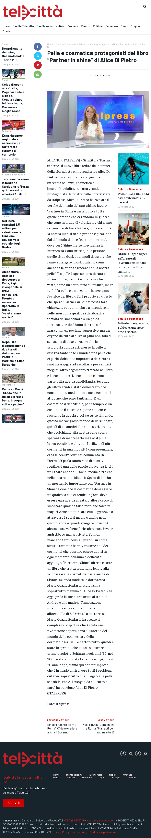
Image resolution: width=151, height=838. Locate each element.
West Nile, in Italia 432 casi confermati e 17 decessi (133, 197)
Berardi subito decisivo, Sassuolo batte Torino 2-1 (13, 54)
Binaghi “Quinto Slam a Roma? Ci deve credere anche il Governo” (62, 728)
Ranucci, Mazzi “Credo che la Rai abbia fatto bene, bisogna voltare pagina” (13, 396)
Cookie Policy (79, 832)
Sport (5, 44)
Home (50, 44)
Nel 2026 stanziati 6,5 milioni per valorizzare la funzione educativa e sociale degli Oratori (11, 234)
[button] (144, 6)
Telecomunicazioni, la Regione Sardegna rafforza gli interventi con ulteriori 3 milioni (16, 186)
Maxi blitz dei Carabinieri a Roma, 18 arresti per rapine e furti (98, 728)
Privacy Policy (61, 832)
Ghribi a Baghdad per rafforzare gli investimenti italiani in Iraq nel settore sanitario (132, 262)
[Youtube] (145, 753)
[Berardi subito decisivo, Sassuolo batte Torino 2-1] (13, 74)
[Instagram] (130, 753)
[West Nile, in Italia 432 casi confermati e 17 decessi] (133, 168)
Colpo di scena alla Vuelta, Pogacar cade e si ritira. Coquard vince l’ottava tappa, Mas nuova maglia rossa (13, 98)
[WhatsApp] (38, 74)
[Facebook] (38, 47)
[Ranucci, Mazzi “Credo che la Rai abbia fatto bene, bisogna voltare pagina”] (13, 418)
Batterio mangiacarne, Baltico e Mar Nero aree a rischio (133, 327)
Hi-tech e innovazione (13, 174)
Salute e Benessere (66, 44)
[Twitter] (38, 56)
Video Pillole (8, 384)
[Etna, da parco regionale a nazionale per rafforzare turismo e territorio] (13, 168)
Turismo (6, 131)
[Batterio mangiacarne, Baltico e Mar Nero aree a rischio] (133, 298)
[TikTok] (138, 753)
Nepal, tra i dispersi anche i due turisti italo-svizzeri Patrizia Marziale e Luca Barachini (13, 353)
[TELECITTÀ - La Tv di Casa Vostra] (56, 12)
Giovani (6, 216)
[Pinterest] (38, 65)
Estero (5, 267)
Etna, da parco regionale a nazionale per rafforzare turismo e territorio (12, 144)
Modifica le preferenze (103, 832)
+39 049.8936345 (74, 820)
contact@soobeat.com (101, 820)
